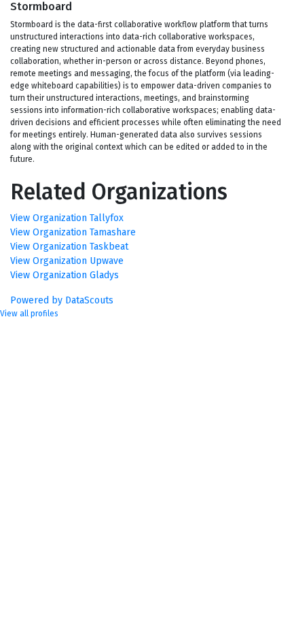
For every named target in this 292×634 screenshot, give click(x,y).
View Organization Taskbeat (69, 246)
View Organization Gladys (64, 275)
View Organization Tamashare (73, 232)
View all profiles (29, 313)
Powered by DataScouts (61, 300)
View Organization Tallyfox (67, 218)
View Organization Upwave (67, 261)
